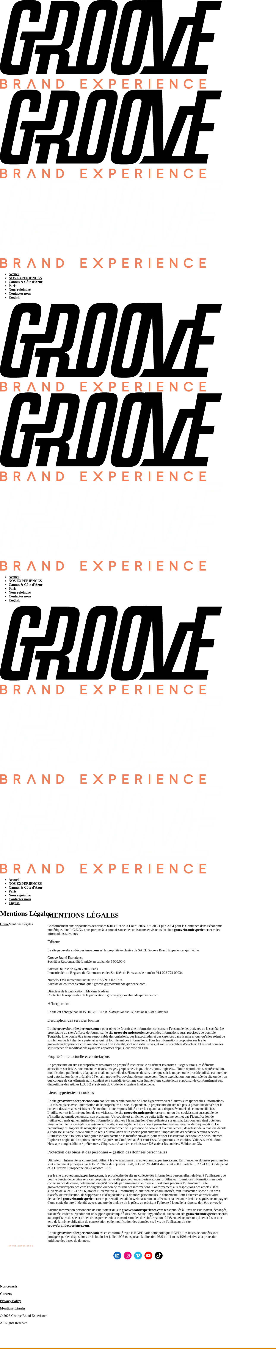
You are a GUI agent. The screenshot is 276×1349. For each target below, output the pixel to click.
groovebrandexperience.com (194, 930)
